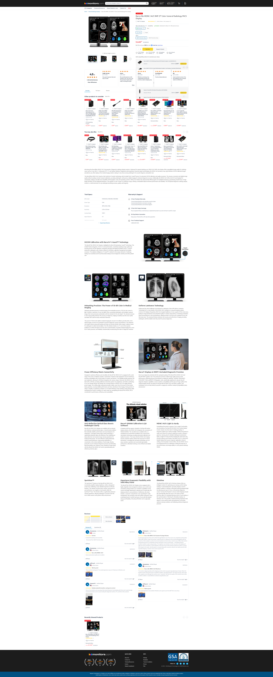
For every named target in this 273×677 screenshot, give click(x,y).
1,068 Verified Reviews (92, 79)
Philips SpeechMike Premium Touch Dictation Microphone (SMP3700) (129, 112)
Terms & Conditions (147, 662)
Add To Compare (141, 21)
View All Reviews (92, 82)
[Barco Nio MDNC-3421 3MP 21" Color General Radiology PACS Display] (93, 626)
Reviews (108, 90)
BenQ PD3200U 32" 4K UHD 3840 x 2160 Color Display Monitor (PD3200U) (169, 112)
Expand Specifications (105, 223)
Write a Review (160, 21)
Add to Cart (183, 63)
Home (85, 11)
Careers (126, 664)
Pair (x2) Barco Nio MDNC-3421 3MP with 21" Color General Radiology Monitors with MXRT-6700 (103, 149)
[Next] (187, 67)
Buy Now (148, 49)
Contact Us (123, 8)
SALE (129, 8)
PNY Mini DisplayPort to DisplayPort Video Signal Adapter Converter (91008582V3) (116, 113)
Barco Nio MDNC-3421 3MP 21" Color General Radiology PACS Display (92, 635)
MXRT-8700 (153, 380)
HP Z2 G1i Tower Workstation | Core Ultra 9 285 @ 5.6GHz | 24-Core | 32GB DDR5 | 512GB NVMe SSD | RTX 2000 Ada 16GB (91, 113)
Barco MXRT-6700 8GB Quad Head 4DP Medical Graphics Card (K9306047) (156, 112)
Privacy (145, 664)
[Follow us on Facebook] (177, 664)
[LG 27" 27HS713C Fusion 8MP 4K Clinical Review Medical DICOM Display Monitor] (182, 104)
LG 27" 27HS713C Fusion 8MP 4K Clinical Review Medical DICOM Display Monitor (182, 112)
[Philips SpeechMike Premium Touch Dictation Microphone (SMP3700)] (130, 104)
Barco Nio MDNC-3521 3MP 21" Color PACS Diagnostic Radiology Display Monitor (142, 148)
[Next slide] (130, 59)
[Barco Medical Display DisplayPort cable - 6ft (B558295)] (91, 139)
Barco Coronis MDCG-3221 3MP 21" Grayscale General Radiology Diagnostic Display (169, 148)
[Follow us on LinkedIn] (187, 664)
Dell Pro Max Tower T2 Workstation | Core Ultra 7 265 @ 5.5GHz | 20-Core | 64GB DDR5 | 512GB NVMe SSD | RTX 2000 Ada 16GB (130, 149)
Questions (97, 527)
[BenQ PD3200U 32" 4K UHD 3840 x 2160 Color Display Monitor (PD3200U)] (169, 104)
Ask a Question (109, 521)
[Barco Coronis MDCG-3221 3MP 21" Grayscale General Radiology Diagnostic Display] (169, 139)
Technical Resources (99, 8)
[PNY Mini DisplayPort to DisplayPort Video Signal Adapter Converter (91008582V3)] (117, 104)
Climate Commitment (129, 666)
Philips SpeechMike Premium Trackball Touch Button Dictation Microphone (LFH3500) (104, 112)
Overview (87, 90)
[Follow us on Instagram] (184, 664)
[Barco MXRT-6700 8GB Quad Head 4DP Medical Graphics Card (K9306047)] (156, 104)
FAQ (144, 666)
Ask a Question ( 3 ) (167, 21)
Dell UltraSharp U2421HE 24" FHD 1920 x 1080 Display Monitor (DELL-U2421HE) (117, 148)
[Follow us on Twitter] (181, 664)
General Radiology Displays (94, 11)
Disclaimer (145, 659)
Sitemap (145, 657)
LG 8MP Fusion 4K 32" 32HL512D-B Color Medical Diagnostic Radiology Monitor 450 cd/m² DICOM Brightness (143, 113)
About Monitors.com (112, 8)
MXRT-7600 (145, 380)
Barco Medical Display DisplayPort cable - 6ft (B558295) (91, 147)
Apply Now (160, 45)
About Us (127, 657)
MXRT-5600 (178, 378)
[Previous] (183, 67)
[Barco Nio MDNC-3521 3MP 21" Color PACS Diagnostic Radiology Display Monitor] (143, 139)
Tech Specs (98, 90)
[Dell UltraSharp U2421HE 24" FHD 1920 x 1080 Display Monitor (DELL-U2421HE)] (117, 139)
